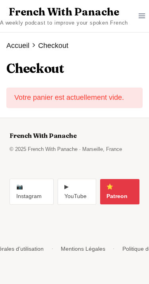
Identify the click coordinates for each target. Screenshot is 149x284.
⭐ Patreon (117, 191)
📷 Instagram (29, 191)
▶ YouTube (75, 191)
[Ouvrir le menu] (141, 16)
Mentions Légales (83, 249)
